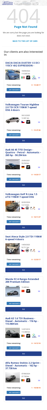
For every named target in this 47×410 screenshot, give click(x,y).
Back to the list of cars (24, 41)
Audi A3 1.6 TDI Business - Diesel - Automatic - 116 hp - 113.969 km (21, 321)
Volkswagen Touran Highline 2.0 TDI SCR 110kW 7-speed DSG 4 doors (22, 107)
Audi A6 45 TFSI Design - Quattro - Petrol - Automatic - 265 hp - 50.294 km (23, 152)
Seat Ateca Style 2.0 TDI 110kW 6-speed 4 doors (23, 238)
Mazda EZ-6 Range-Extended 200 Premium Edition (22, 280)
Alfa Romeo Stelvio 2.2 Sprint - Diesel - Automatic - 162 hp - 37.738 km (23, 365)
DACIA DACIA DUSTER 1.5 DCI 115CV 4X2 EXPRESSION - (22, 64)
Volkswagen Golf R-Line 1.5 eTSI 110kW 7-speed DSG (21, 195)
